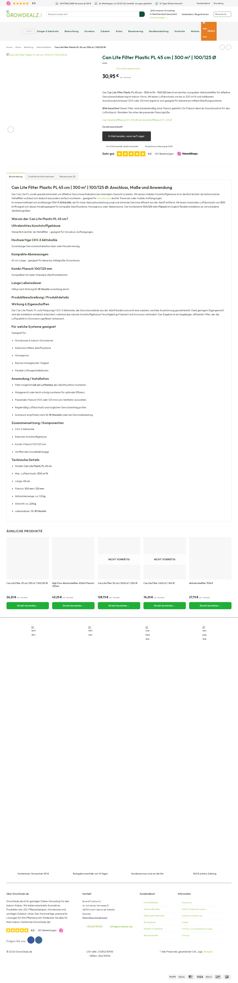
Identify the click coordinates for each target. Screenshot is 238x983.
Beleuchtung (72, 31)
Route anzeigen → (159, 17)
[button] (195, 14)
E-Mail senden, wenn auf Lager (126, 136)
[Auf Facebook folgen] (227, 3)
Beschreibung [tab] (16, 176)
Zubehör (105, 31)
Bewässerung (135, 31)
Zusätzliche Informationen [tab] (41, 176)
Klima (119, 31)
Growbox (89, 31)
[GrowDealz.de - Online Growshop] (23, 14)
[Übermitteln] (142, 14)
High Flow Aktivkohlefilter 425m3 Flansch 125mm (73, 584)
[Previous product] (228, 47)
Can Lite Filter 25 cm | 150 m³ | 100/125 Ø (27, 583)
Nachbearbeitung (159, 31)
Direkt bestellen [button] (26, 605)
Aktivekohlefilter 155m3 (201, 583)
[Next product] (222, 47)
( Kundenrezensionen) (128, 68)
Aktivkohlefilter (44, 47)
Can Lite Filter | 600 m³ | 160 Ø (159, 583)
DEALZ (211, 30)
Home (9, 47)
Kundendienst (203, 3)
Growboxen (104, 198)
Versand (207, 951)
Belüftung (28, 47)
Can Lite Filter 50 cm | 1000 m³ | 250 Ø (117, 583)
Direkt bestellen (117, 605)
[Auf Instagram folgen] (230, 3)
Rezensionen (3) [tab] (67, 176)
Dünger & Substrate (48, 31)
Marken (195, 31)
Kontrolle (180, 31)
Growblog (218, 3)
